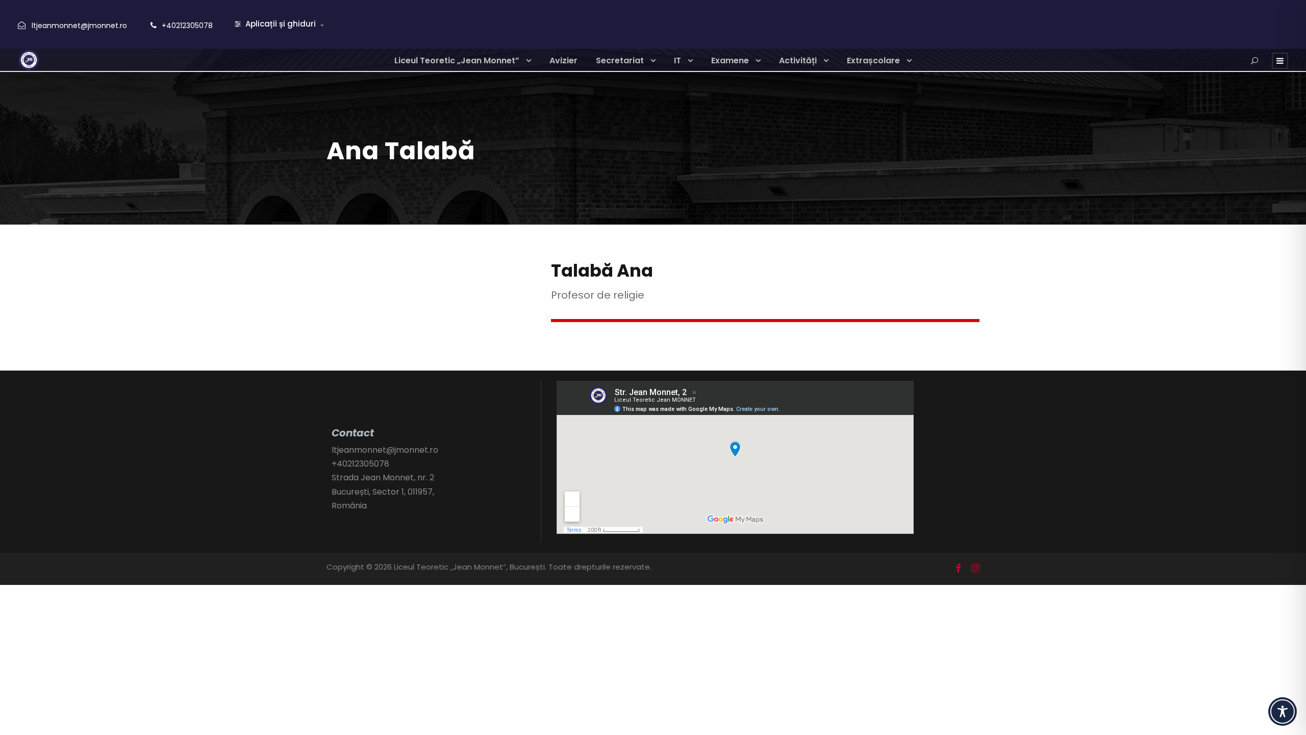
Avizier (563, 60)
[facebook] (958, 568)
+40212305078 (187, 25)
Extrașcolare (873, 60)
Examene (730, 60)
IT (677, 60)
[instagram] (975, 568)
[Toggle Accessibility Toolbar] (1282, 711)
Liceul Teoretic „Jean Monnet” (456, 60)
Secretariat (620, 60)
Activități (798, 60)
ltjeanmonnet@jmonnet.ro (79, 25)
